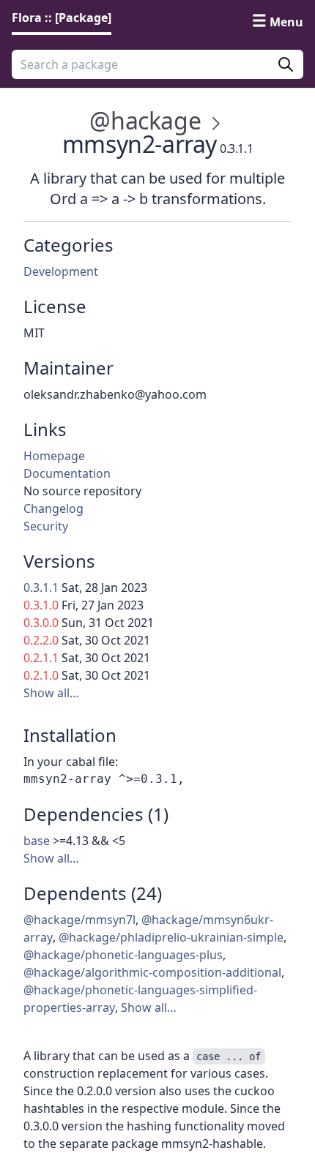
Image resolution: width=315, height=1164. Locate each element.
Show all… (51, 693)
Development (60, 271)
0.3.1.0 (41, 605)
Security (45, 526)
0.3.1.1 (41, 587)
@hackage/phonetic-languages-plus (123, 955)
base (36, 841)
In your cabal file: (70, 762)
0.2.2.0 (41, 640)
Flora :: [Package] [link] (61, 18)
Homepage (54, 456)
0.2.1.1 (41, 658)
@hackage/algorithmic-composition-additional (152, 972)
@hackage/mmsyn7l (79, 920)
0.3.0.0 (41, 623)
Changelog (53, 508)
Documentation (67, 473)
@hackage (145, 120)
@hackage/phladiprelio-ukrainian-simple (171, 937)
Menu (286, 22)
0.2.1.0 (41, 675)
